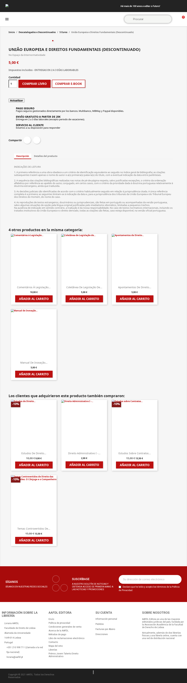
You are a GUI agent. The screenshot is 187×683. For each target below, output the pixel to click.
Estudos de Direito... (33, 453)
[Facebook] (56, 579)
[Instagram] (56, 587)
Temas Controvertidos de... (33, 528)
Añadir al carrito (34, 299)
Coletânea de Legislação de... (84, 287)
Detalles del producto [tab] (45, 156)
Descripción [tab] (22, 156)
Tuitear (36, 140)
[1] (177, 579)
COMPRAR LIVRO (34, 84)
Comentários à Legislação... (34, 287)
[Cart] (181, 19)
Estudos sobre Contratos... (135, 453)
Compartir (27, 140)
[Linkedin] (64, 587)
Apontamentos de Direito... (134, 287)
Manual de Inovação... (33, 362)
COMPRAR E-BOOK (68, 84)
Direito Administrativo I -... (84, 453)
